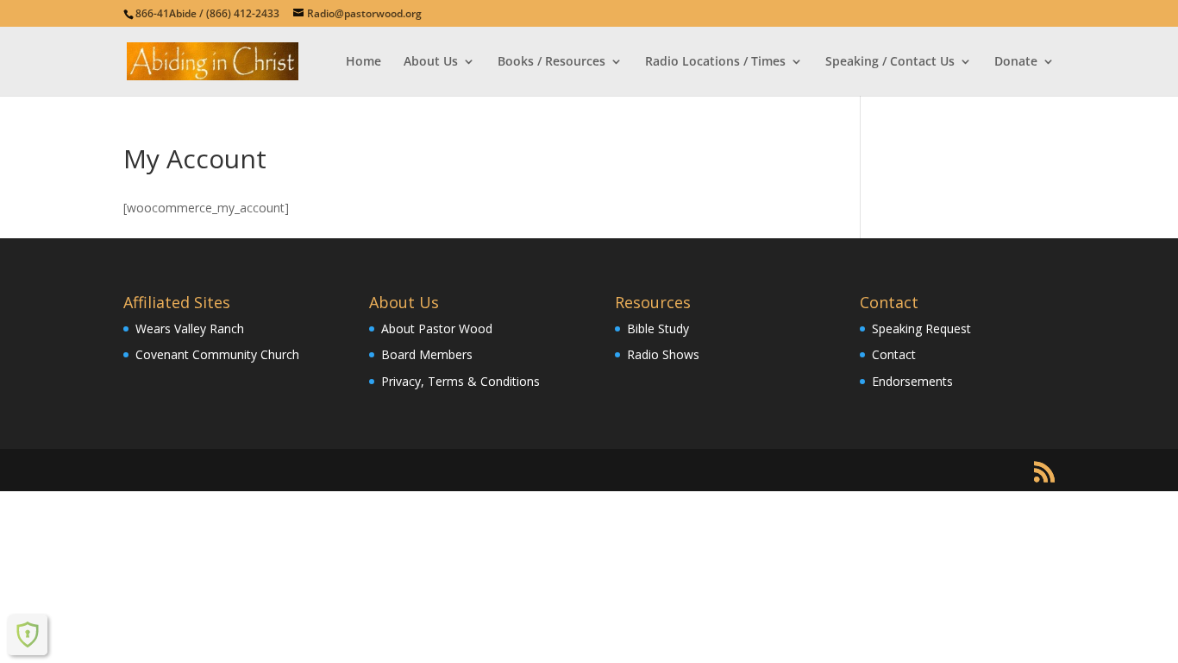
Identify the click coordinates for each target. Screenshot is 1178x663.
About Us (431, 62)
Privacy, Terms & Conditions (460, 381)
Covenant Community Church (217, 354)
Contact (894, 354)
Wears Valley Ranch (189, 328)
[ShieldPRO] (27, 634)
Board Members (427, 354)
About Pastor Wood (436, 328)
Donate (1015, 62)
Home (363, 62)
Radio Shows (663, 354)
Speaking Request (921, 328)
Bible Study (658, 328)
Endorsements (912, 381)
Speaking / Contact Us (890, 62)
